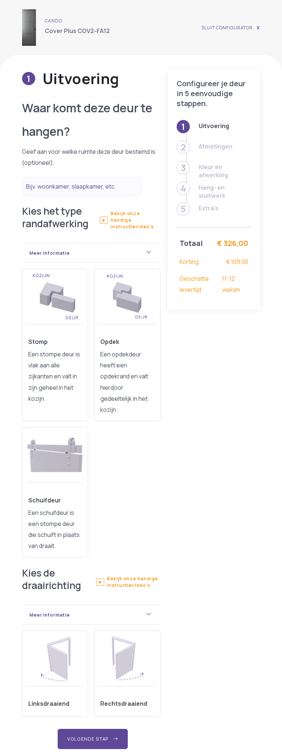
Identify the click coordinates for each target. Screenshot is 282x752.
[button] (130, 220)
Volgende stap (89, 738)
